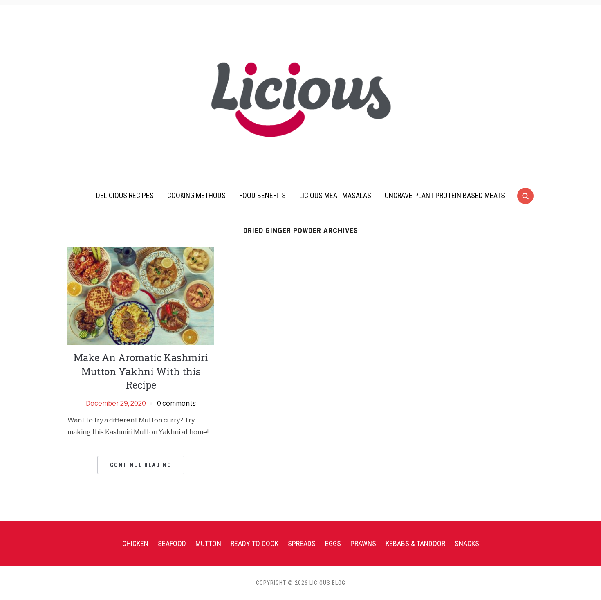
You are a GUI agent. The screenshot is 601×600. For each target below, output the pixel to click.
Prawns (363, 543)
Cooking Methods (196, 195)
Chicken (135, 543)
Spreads (302, 543)
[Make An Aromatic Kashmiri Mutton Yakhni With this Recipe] (140, 295)
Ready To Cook (254, 543)
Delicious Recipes (125, 195)
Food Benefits (262, 195)
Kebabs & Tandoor (415, 543)
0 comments (176, 403)
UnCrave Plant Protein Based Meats (445, 195)
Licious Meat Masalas (335, 195)
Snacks (467, 543)
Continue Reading (141, 465)
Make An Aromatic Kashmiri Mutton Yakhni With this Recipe (141, 371)
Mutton (208, 543)
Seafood (172, 543)
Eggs (333, 543)
